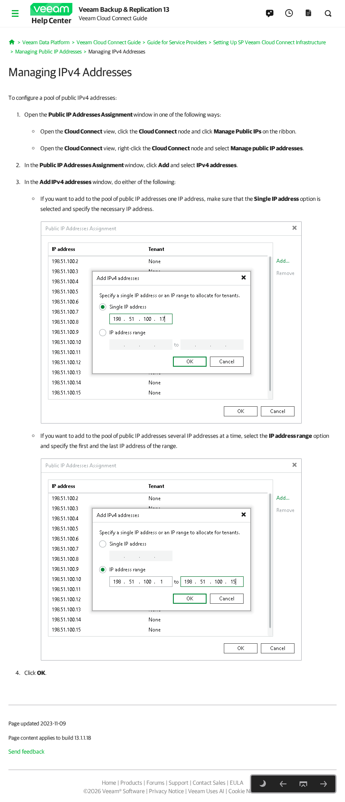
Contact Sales (209, 782)
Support (178, 782)
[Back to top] (303, 784)
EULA (236, 782)
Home (109, 782)
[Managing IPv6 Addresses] (323, 784)
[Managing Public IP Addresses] (283, 784)
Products (131, 782)
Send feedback (26, 751)
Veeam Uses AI (206, 791)
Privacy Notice (166, 791)
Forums (155, 782)
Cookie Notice (245, 791)
